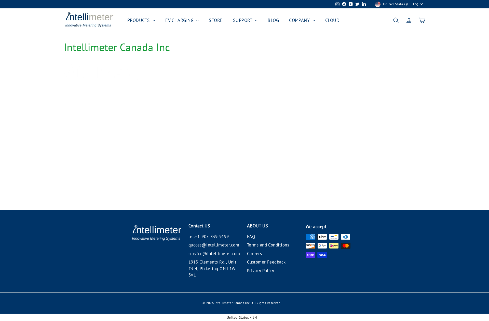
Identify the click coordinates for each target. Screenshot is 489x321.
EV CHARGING (180, 20)
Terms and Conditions (268, 245)
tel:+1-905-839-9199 (208, 236)
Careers (254, 253)
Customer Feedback (266, 262)
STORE (216, 20)
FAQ (251, 236)
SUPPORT (243, 20)
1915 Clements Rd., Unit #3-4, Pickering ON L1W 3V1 (212, 268)
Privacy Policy (260, 270)
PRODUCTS (139, 20)
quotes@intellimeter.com (213, 245)
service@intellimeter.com (214, 253)
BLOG (273, 20)
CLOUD (332, 20)
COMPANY (300, 20)
